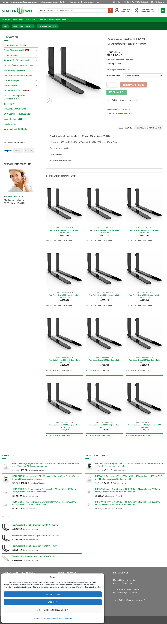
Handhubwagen (11, 55)
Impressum (68, 618)
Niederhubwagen (11, 80)
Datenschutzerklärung (55, 618)
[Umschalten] (36, 45)
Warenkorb (30, 19)
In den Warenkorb (133, 85)
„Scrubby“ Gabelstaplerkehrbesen (19, 65)
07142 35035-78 (15, 196)
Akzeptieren (53, 594)
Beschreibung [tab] (125, 128)
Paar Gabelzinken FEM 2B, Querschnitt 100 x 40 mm (144, 296)
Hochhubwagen (11, 85)
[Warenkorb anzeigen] (163, 10)
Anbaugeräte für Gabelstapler (17, 60)
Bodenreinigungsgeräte (14, 70)
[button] (100, 577)
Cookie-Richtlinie (40, 618)
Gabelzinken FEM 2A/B (47, 26)
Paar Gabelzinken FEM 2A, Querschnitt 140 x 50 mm (144, 231)
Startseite (6, 19)
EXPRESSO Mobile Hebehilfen (17, 113)
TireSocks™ (9, 103)
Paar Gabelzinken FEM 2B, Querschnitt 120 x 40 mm (104, 296)
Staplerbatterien (11, 119)
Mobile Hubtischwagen (14, 90)
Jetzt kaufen (116, 92)
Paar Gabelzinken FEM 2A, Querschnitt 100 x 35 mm (144, 361)
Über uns (42, 19)
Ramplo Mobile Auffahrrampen (18, 75)
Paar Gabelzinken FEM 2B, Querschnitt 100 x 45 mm (64, 361)
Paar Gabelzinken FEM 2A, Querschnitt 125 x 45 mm (104, 361)
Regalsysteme (10, 124)
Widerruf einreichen (57, 19)
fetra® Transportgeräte (14, 50)
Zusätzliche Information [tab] (149, 128)
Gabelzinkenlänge (113, 75)
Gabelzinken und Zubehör (22, 26)
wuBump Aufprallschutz (15, 108)
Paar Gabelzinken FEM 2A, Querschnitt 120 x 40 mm (64, 426)
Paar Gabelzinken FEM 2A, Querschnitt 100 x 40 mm (64, 231)
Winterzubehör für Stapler (16, 129)
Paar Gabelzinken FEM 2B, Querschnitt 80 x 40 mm (144, 426)
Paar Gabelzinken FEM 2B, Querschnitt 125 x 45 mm (104, 231)
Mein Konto (18, 19)
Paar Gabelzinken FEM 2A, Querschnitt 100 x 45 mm (64, 296)
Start (5, 26)
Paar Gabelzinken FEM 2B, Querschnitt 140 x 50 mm (104, 426)
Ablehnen (52, 602)
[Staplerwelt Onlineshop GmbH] (18, 10)
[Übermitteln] (110, 10)
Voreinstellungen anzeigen (52, 610)
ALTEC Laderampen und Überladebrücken (15, 97)
